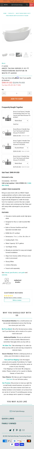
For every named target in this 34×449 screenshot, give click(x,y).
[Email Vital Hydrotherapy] (23, 430)
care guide (21, 272)
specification (14, 272)
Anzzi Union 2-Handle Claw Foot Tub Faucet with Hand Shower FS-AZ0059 (21, 158)
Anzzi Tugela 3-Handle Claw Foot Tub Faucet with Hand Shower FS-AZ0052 (21, 142)
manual (7, 272)
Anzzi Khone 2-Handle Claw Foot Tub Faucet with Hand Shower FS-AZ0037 (21, 131)
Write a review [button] (17, 300)
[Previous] (3, 33)
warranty (4, 275)
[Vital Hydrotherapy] (17, 5)
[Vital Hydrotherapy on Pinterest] (16, 430)
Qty (3, 89)
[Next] (30, 33)
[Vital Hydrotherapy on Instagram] (20, 430)
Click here (9, 379)
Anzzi (3, 63)
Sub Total (5, 172)
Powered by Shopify (25, 436)
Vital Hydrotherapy (13, 436)
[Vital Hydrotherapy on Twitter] (10, 430)
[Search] (27, 5)
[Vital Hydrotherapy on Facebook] (13, 430)
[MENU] (1, 5)
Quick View (8, 119)
